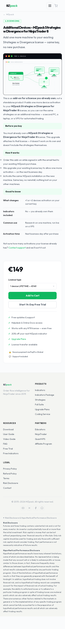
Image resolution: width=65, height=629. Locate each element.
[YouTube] (23, 508)
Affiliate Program (43, 443)
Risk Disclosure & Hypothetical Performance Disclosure (31, 518)
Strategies (40, 399)
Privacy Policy (10, 468)
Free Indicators (10, 453)
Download (8, 429)
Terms (6, 478)
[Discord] (41, 508)
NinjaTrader (41, 434)
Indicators (40, 390)
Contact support (17, 247)
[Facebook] (35, 508)
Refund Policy (10, 473)
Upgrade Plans (19, 339)
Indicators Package (44, 394)
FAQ (5, 443)
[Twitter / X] (29, 508)
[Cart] (56, 5)
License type (14, 279)
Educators (40, 429)
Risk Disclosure (10, 483)
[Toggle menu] (49, 5)
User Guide (8, 434)
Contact (7, 488)
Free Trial (8, 448)
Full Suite (39, 404)
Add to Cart (32, 295)
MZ (12, 5)
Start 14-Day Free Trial (32, 304)
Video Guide (9, 439)
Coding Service (42, 414)
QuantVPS (40, 439)
